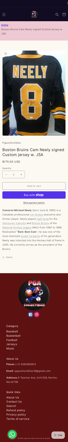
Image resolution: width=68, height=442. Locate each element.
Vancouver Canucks (14, 223)
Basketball (13, 335)
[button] (3, 14)
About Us (12, 397)
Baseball (12, 331)
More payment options (34, 202)
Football (11, 340)
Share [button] (9, 257)
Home (4, 24)
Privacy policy (16, 414)
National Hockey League (16, 227)
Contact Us (14, 401)
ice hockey (36, 214)
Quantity (6, 168)
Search (11, 406)
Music (10, 348)
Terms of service (18, 418)
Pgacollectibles (29, 438)
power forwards (30, 236)
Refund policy (15, 410)
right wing (43, 218)
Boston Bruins (40, 223)
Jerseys (11, 344)
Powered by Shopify (43, 438)
